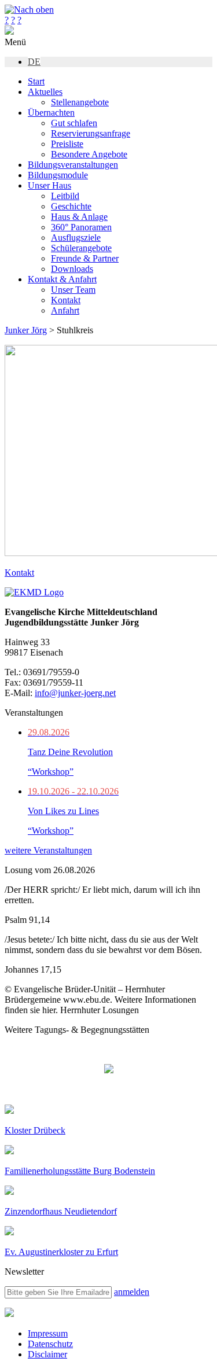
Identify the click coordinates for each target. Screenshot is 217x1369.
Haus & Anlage (79, 217)
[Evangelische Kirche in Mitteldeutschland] (9, 1314)
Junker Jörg (26, 330)
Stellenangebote (80, 102)
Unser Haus (49, 185)
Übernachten (51, 112)
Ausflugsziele (76, 237)
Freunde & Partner (85, 258)
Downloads (72, 269)
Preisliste (67, 144)
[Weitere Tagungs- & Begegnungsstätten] (108, 1070)
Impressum (48, 1333)
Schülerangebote (81, 248)
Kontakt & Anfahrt (62, 279)
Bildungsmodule (58, 175)
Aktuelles (45, 92)
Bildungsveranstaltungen (73, 165)
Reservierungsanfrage (90, 133)
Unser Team (73, 290)
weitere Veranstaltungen (48, 850)
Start (36, 81)
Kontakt (65, 300)
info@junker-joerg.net (75, 693)
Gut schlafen (74, 123)
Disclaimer (47, 1354)
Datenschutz (50, 1344)
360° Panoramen (81, 227)
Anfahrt (65, 310)
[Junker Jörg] (9, 31)
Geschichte (71, 206)
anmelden (131, 1292)
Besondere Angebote (89, 154)
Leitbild (65, 196)
